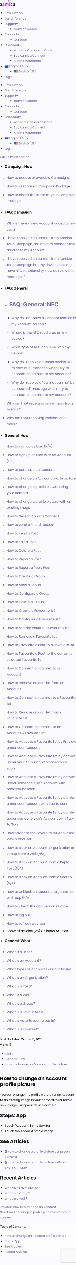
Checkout (12, 45)
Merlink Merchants (27, 61)
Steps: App (12, 1241)
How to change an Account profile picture (35, 1236)
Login (8, 77)
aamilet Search (25, 29)
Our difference (15, 18)
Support (10, 24)
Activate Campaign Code (33, 50)
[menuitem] (33, 66)
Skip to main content (15, 157)
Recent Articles (16, 1252)
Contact (11, 34)
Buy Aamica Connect (29, 55)
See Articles (13, 1246)
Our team (21, 39)
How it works (14, 13)
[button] (40, 166)
